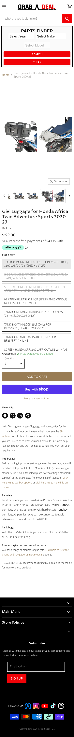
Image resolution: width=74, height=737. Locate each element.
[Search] (67, 18)
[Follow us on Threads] (62, 708)
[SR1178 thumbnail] (52, 195)
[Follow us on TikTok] (54, 709)
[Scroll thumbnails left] (5, 196)
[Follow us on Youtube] (45, 712)
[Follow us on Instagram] (36, 708)
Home (5, 75)
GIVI (9, 228)
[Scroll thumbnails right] (68, 196)
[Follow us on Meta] (28, 709)
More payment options (37, 398)
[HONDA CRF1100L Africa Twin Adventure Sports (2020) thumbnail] (19, 195)
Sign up (17, 678)
